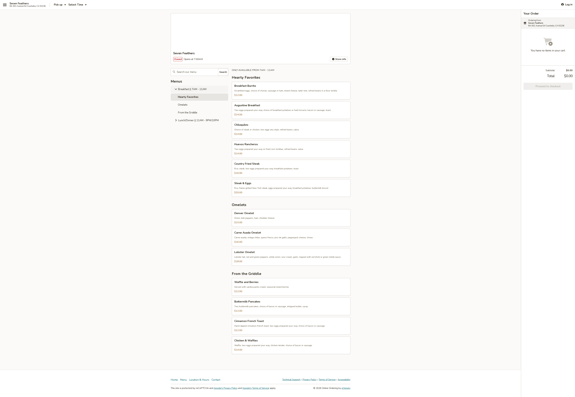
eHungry (346, 388)
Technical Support (291, 379)
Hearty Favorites (188, 97)
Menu (183, 380)
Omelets (182, 105)
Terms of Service (327, 379)
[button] (291, 90)
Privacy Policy (309, 379)
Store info (340, 59)
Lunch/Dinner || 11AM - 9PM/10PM (198, 120)
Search (223, 72)
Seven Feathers (19, 3)
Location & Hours (199, 380)
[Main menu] (5, 5)
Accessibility (344, 379)
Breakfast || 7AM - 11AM (191, 89)
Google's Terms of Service (255, 388)
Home (174, 380)
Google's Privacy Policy (225, 388)
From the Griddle (187, 112)
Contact (216, 380)
